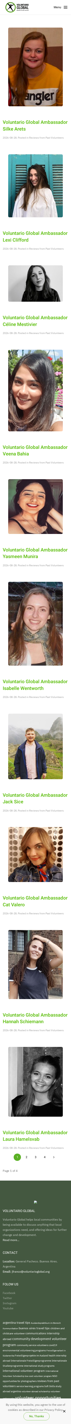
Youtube (8, 1308)
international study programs (39, 1365)
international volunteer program (24, 1371)
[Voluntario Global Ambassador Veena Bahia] (35, 390)
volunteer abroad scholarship (36, 1391)
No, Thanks (36, 1416)
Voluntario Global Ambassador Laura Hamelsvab (35, 1136)
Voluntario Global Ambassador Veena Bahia (35, 450)
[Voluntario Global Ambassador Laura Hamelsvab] (35, 1081)
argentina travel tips (17, 1322)
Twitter (7, 1298)
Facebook (9, 1293)
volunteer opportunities (38, 1397)
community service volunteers (33, 1345)
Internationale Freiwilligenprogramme (31, 1360)
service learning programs (30, 1386)
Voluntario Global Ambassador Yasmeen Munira (35, 553)
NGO (54, 1376)
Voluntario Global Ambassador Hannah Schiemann (35, 1018)
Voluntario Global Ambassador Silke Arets (35, 125)
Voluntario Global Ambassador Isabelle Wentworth (35, 685)
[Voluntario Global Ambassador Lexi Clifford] (35, 185)
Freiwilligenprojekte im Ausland (32, 1355)
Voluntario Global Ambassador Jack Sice (35, 798)
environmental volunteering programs (24, 1350)
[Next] (53, 1157)
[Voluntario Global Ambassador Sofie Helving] (35, 506)
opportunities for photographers (20, 1381)
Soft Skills (50, 1386)
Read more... (11, 1240)
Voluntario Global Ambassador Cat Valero (35, 901)
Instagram (9, 1303)
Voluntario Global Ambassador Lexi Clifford (35, 236)
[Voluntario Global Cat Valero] (35, 854)
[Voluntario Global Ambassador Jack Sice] (35, 746)
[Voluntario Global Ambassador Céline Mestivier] (35, 283)
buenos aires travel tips (34, 1328)
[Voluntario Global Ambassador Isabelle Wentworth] (35, 623)
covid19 (53, 1345)
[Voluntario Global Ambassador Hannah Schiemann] (35, 964)
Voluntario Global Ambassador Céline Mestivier (35, 321)
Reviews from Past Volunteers (46, 137)
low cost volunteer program (38, 1376)
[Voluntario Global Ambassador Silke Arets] (35, 66)
